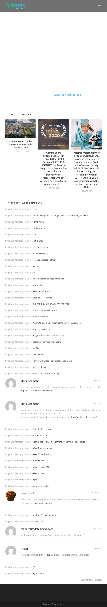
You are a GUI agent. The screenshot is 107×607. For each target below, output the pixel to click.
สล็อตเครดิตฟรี (39, 473)
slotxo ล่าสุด (38, 241)
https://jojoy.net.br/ (42, 329)
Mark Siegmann (30, 381)
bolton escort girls (41, 253)
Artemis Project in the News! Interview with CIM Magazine (20, 144)
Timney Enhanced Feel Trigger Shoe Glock (52, 361)
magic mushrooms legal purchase (48, 335)
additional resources (42, 297)
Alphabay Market (40, 316)
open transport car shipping (46, 373)
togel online (38, 573)
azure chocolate (40, 435)
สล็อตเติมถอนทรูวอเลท (42, 448)
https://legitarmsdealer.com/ (83, 417)
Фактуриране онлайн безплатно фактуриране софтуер (59, 441)
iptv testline (38, 285)
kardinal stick (39, 228)
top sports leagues (43, 503)
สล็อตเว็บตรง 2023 (41, 467)
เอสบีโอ (36, 348)
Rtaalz (24, 548)
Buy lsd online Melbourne (45, 310)
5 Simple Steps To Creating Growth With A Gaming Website (60, 215)
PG (34, 567)
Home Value (38, 221)
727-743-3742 (39, 354)
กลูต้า (35, 479)
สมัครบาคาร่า (38, 460)
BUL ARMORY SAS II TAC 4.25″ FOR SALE (51, 304)
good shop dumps (41, 247)
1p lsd (35, 209)
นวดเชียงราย (38, 521)
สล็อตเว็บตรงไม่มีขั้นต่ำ (43, 454)
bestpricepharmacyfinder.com (47, 342)
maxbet (36, 266)
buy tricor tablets (45, 554)
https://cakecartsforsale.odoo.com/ (37, 390)
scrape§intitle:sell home (44, 260)
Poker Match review (42, 429)
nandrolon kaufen (41, 486)
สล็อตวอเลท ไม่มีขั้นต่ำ (42, 291)
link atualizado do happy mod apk (48, 278)
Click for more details (67, 94)
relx (34, 234)
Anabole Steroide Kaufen (44, 515)
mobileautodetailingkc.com (37, 529)
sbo (34, 272)
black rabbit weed (41, 367)
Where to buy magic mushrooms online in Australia (57, 323)
